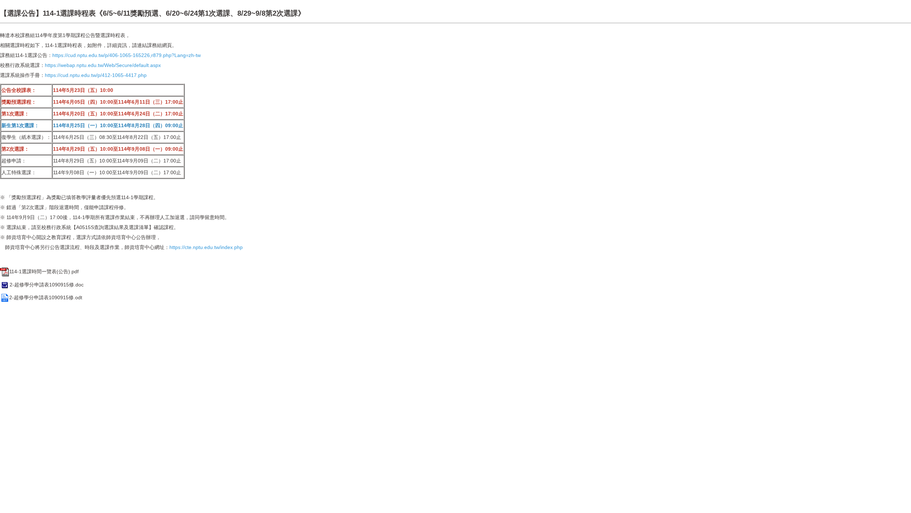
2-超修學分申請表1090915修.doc (47, 284)
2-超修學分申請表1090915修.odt (45, 297)
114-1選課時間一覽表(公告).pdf (44, 271)
